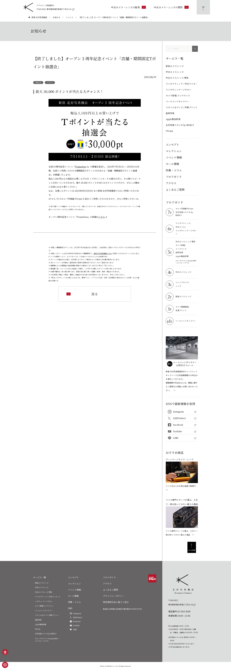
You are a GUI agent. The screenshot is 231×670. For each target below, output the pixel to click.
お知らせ (38, 82)
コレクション (174, 151)
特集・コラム (174, 170)
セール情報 (172, 164)
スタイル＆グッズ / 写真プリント (181, 107)
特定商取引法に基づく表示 (116, 602)
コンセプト (172, 144)
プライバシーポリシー (113, 595)
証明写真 (170, 113)
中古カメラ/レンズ (175, 71)
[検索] (195, 49)
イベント (50, 82)
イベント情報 (174, 157)
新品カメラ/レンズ (175, 66)
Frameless (80, 166)
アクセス (171, 183)
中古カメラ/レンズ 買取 (177, 77)
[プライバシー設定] (5, 665)
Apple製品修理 (173, 119)
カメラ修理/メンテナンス (178, 95)
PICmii (169, 130)
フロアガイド (174, 177)
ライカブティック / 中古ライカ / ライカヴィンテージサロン (181, 86)
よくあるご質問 (175, 190)
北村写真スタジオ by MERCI (180, 125)
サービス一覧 (39, 577)
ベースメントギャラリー (177, 101)
